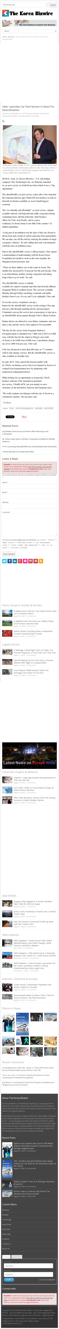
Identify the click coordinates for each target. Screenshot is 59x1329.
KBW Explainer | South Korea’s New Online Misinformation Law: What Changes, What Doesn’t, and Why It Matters (33, 943)
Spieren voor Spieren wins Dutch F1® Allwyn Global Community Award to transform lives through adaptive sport (33, 1146)
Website (5, 502)
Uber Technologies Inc (24, 408)
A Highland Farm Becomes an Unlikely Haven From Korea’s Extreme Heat (34, 622)
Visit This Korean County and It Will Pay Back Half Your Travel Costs (33, 922)
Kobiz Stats (6, 1234)
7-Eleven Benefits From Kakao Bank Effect (18, 452)
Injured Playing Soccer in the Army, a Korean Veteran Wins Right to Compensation (33, 661)
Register (17, 1257)
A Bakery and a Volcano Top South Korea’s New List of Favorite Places (35, 612)
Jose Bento (6, 1082)
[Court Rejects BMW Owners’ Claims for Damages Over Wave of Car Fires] (7, 672)
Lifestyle (5, 1215)
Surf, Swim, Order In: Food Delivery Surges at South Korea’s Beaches (34, 789)
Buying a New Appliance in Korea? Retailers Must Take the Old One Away (33, 902)
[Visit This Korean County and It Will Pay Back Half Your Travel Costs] (7, 923)
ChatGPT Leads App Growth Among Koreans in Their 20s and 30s (35, 778)
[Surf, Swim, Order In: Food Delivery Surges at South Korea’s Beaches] (7, 790)
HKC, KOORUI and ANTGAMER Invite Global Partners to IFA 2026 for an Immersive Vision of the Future (35, 1163)
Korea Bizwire (34, 113)
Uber (12, 408)
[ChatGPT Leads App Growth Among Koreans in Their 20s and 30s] (7, 779)
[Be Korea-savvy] (29, 13)
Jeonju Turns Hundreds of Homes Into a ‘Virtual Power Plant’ (35, 912)
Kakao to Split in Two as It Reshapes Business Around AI (34, 1182)
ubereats (38, 408)
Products (5, 1239)
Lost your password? (47, 1280)
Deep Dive (6, 1229)
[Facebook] (9, 561)
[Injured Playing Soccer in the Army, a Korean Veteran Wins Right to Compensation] (7, 662)
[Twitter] (4, 561)
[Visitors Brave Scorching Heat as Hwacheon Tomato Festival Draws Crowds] (7, 633)
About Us (5, 1248)
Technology (6, 1219)
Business (11, 37)
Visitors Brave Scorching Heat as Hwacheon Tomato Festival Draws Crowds (33, 632)
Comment (6, 512)
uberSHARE (48, 408)
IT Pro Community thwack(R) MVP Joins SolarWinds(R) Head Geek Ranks (29, 446)
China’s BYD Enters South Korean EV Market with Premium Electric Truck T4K (28, 1069)
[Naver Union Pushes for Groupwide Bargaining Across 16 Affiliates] (36, 1052)
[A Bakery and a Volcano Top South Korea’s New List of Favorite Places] (7, 613)
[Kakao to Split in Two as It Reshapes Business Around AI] (36, 1017)
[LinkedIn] (15, 561)
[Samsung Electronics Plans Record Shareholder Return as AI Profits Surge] (22, 1041)
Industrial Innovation (10, 116)
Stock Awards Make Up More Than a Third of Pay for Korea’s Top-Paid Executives (34, 996)
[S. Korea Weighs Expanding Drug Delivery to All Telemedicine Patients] (8, 1050)
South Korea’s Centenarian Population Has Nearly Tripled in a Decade (32, 985)
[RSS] (41, 561)
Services (22, 116)
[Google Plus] (20, 561)
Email (5, 492)
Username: (8, 1262)
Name (5, 482)
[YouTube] (30, 561)
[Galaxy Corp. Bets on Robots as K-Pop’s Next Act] (36, 1041)
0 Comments (31, 616)
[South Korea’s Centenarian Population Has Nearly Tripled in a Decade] (7, 987)
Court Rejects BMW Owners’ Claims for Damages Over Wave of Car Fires (31, 671)
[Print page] (29, 121)
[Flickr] (25, 561)
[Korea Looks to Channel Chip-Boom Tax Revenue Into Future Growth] (50, 1017)
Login (6, 1257)
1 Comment (34, 971)
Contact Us (6, 1244)
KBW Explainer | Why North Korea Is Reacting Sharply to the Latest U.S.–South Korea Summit (35, 954)
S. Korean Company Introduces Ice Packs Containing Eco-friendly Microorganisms (25, 1076)
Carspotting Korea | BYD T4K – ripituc (16, 1068)
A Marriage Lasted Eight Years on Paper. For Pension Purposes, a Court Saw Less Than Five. (35, 651)
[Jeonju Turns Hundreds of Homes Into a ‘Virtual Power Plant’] (7, 913)
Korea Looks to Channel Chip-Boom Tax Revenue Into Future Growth (32, 1192)
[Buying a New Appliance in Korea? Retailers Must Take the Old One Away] (7, 903)
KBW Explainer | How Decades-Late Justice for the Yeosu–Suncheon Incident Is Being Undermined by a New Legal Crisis (34, 965)
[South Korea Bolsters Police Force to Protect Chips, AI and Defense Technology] (50, 1051)
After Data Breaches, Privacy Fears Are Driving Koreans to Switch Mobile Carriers (34, 798)
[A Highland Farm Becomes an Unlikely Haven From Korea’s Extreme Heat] (7, 623)
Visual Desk (6, 1224)
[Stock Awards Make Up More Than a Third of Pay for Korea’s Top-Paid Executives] (7, 996)
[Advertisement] (29, 72)
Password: (8, 1270)
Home (4, 37)
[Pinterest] (35, 561)
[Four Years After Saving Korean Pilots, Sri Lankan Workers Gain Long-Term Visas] (8, 1041)
